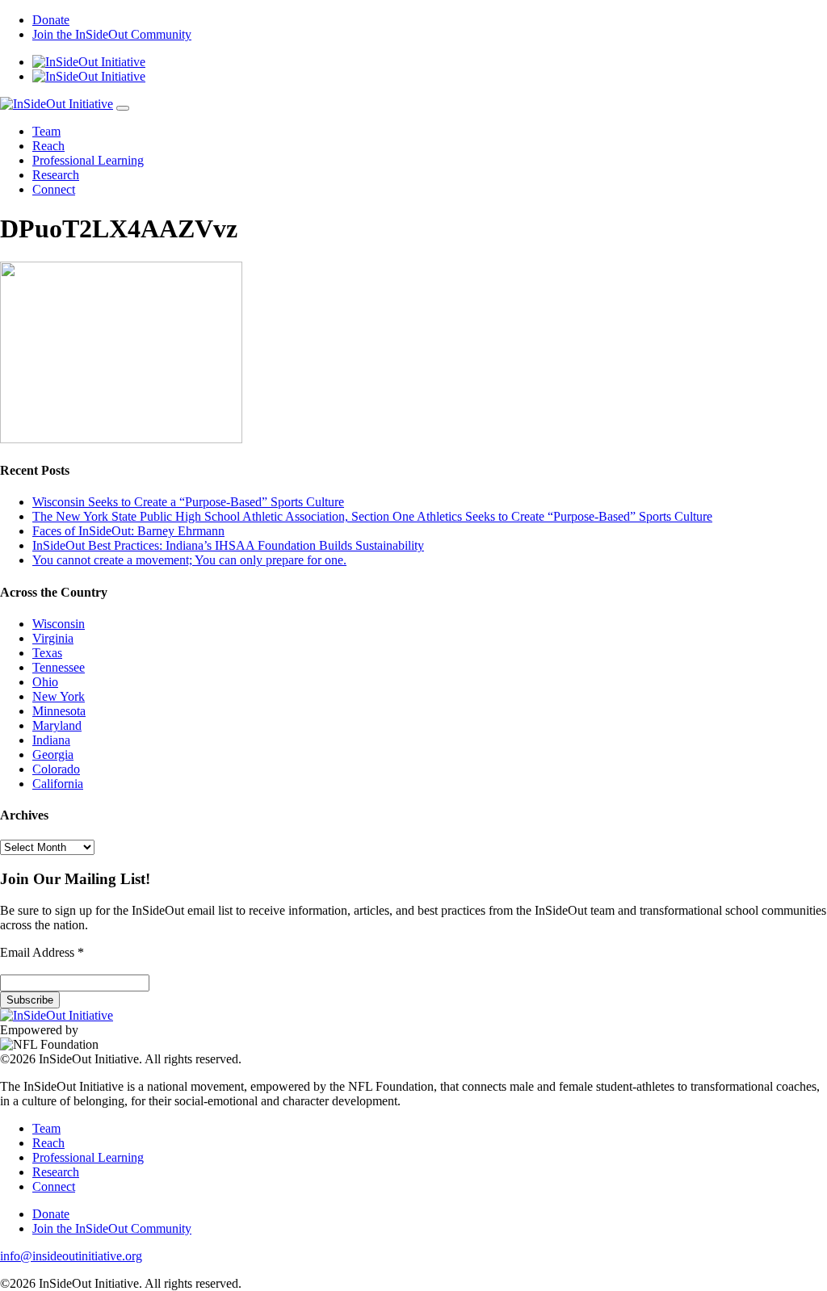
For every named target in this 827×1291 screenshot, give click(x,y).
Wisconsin (58, 624)
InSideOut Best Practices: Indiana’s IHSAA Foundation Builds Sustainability (228, 545)
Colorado (56, 769)
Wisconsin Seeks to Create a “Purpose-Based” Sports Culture (188, 502)
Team (46, 131)
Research (55, 175)
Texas (47, 653)
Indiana (51, 740)
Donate (50, 20)
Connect (53, 189)
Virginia (52, 638)
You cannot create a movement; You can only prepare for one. (189, 560)
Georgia (52, 754)
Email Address (42, 952)
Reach (48, 146)
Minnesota (59, 711)
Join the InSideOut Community (111, 34)
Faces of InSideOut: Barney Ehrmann (128, 531)
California (57, 783)
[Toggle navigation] (122, 108)
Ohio (45, 682)
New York (58, 696)
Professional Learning (88, 160)
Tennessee (58, 667)
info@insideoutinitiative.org (71, 1256)
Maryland (57, 725)
